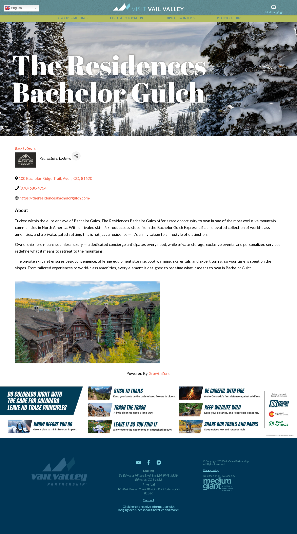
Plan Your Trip (229, 18)
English (16, 8)
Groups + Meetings (73, 18)
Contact (148, 500)
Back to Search (26, 148)
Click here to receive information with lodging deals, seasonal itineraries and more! (148, 508)
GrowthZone (159, 373)
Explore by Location (126, 18)
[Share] (76, 156)
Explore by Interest (181, 18)
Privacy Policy (211, 470)
